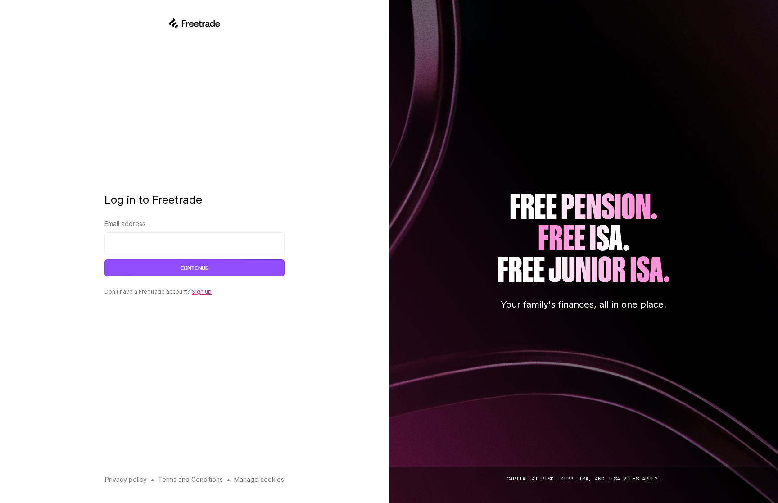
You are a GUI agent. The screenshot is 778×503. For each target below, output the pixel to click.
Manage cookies (259, 479)
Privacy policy (126, 479)
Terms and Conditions (190, 479)
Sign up (202, 291)
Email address (124, 223)
